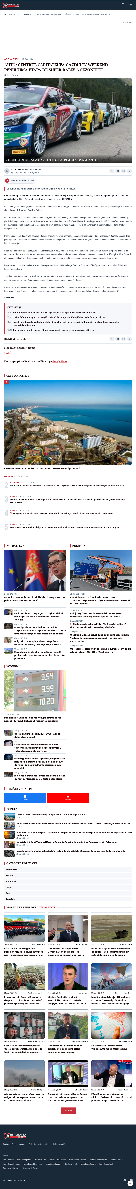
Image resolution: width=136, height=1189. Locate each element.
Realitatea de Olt (71, 1164)
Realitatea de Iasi (116, 1160)
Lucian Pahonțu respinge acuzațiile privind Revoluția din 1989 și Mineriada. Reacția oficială (59, 317)
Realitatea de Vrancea (77, 1160)
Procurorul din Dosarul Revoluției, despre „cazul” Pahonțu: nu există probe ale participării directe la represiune (23, 1002)
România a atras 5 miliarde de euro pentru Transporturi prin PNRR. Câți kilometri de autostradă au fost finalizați (100, 600)
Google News (59, 361)
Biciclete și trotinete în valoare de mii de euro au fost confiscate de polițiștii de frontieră (39, 777)
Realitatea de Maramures (32, 1164)
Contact (6, 1144)
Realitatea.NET (8, 1160)
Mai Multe (68, 1110)
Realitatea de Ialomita (11, 1168)
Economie (8, 476)
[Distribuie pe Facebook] (117, 171)
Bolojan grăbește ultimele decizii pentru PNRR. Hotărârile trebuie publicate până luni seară (96, 615)
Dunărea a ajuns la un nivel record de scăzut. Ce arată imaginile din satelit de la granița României (110, 952)
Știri (18, 14)
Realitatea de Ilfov (30, 169)
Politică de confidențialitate (39, 1144)
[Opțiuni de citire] (130, 1183)
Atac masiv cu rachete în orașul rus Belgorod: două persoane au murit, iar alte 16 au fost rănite (24, 1097)
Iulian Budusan (81, 1090)
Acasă (9, 14)
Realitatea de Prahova (53, 1164)
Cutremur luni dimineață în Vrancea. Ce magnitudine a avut (110, 1047)
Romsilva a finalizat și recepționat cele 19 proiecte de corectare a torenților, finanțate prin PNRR (39, 655)
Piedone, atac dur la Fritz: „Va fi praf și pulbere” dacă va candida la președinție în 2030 (98, 626)
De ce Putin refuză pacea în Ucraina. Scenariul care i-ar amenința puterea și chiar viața (66, 952)
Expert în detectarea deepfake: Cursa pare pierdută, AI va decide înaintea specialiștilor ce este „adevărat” (23, 1050)
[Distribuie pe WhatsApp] (123, 171)
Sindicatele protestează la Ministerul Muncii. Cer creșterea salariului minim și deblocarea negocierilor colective (67, 485)
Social (12, 496)
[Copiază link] (111, 171)
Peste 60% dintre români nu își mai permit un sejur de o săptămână (42, 468)
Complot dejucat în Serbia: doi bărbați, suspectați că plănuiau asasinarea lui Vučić (54, 312)
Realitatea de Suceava (11, 1164)
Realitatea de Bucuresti (57, 1160)
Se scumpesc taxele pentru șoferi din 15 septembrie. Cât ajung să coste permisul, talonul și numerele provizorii (37, 748)
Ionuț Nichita (82, 944)
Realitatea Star (40, 1160)
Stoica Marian (38, 944)
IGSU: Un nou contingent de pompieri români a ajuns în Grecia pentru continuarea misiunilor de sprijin (23, 953)
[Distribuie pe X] (129, 171)
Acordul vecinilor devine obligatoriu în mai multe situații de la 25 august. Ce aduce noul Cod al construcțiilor (65, 527)
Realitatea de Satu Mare (98, 1160)
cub (8, 353)
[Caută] (123, 5)
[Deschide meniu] (131, 5)
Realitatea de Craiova (88, 1164)
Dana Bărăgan (38, 1090)
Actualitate (28, 14)
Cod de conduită (59, 1144)
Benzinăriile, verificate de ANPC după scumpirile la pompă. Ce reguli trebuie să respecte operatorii (32, 719)
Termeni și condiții (19, 1144)
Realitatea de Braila (106, 1164)
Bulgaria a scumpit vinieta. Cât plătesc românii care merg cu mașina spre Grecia (53, 329)
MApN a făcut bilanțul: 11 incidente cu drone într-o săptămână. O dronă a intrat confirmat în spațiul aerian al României (111, 1002)
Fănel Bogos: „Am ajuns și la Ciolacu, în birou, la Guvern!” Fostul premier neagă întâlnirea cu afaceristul (111, 1099)
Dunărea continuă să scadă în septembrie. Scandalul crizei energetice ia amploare (65, 1049)
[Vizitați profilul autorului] (7, 171)
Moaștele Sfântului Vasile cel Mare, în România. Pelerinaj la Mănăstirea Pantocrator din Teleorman (62, 513)
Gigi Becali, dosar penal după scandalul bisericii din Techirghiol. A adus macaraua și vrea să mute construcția (99, 638)
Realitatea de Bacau (30, 1168)
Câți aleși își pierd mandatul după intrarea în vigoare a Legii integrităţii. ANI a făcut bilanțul (100, 650)
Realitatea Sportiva (24, 1160)
